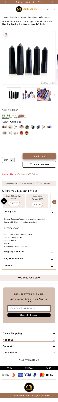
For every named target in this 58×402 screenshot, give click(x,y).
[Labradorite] (33, 127)
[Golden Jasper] (10, 127)
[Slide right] (55, 95)
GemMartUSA (22, 395)
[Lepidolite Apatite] (16, 127)
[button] (48, 9)
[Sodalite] (38, 127)
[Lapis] (49, 127)
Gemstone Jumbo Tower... (35, 17)
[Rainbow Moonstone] (10, 133)
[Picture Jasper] (44, 127)
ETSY (9, 368)
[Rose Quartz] (21, 127)
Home (5, 17)
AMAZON (29, 368)
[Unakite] (27, 127)
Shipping (5, 117)
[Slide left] (3, 95)
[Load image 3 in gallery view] (44, 94)
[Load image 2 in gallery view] (29, 94)
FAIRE (48, 368)
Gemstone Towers (18, 17)
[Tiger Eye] (27, 133)
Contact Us (7, 174)
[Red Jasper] (21, 133)
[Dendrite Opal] (16, 133)
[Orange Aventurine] (4, 133)
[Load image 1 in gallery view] (14, 94)
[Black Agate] (4, 127)
